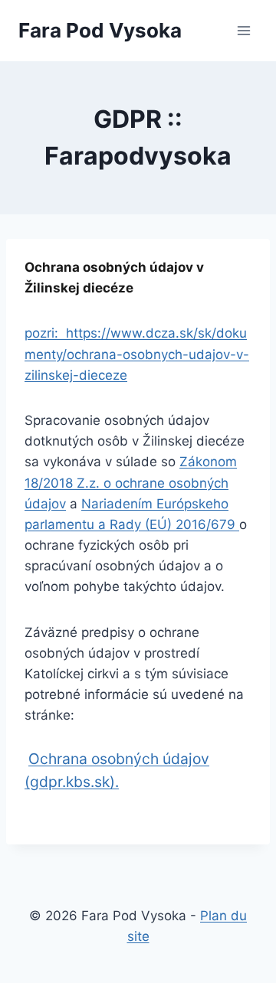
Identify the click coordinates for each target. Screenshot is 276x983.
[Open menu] (243, 30)
